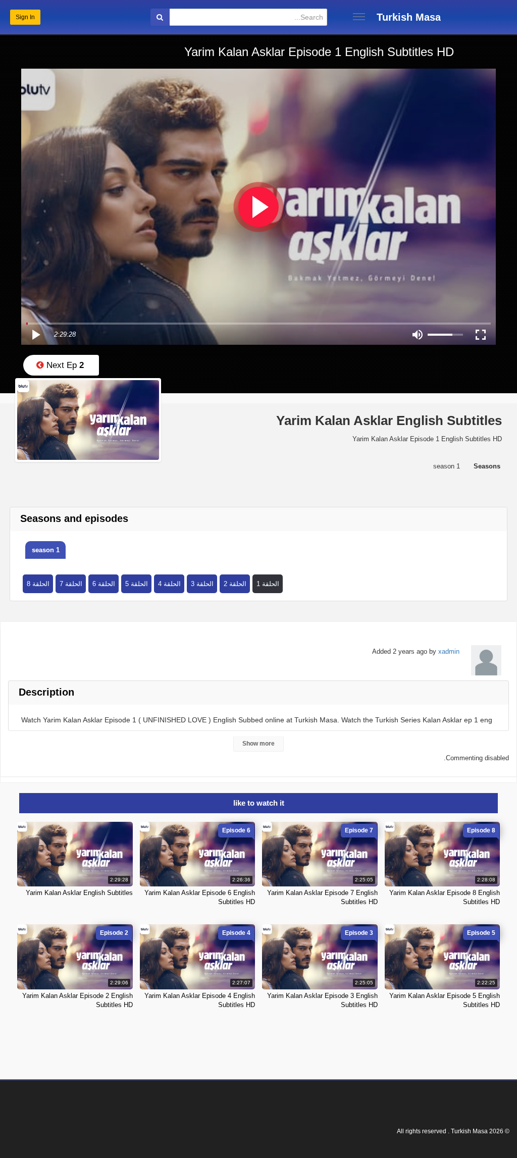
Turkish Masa (409, 17)
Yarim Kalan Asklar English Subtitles (79, 893)
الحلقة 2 (235, 584)
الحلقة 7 (71, 584)
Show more (258, 743)
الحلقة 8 (38, 584)
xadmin (448, 651)
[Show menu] (359, 16)
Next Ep (64, 365)
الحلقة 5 (136, 584)
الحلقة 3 (202, 584)
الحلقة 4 (169, 584)
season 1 (46, 550)
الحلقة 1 (267, 584)
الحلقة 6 (103, 584)
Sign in (25, 17)
